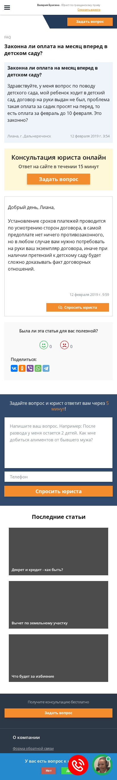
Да (68, 770)
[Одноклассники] (22, 368)
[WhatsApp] (38, 368)
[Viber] (30, 368)
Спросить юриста (89, 9)
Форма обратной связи (33, 748)
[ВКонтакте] (14, 368)
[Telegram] (46, 368)
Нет (49, 770)
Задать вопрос (90, 21)
